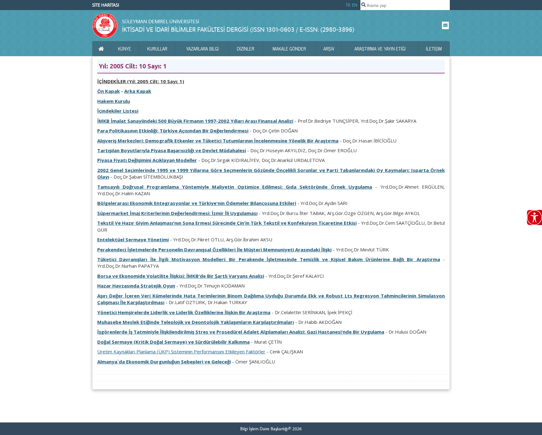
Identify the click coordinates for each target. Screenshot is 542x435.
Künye (124, 48)
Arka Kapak (137, 91)
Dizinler (245, 48)
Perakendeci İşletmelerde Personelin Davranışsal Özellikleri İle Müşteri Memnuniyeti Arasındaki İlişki (214, 249)
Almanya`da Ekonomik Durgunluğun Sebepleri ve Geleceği (164, 361)
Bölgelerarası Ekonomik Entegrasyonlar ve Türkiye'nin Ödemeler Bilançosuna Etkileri (196, 203)
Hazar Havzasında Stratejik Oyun (136, 285)
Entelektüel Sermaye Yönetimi (133, 239)
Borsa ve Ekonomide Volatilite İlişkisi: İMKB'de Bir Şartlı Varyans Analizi (180, 276)
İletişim (434, 48)
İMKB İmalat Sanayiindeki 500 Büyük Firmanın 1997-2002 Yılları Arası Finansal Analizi (195, 121)
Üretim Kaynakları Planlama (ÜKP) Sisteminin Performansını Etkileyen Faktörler (181, 351)
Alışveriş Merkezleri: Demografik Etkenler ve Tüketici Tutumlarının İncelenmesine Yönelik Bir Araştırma (217, 140)
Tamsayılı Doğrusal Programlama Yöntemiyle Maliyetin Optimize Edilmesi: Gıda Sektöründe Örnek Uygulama (234, 187)
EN (354, 5)
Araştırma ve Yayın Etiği (380, 48)
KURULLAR (157, 48)
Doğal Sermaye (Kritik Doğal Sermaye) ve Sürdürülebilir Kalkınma (173, 342)
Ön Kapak (108, 91)
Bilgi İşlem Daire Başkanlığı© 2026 (271, 429)
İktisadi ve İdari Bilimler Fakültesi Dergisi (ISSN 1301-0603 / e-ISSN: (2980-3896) (238, 29)
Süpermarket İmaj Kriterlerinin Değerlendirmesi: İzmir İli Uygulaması (177, 213)
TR (348, 5)
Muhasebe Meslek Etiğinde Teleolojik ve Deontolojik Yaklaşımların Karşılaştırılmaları (195, 322)
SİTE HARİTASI (105, 5)
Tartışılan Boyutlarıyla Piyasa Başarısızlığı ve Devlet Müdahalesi (171, 150)
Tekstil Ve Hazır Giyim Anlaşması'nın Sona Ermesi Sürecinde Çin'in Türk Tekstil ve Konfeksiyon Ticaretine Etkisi (227, 223)
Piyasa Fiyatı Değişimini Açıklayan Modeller (147, 160)
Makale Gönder (289, 48)
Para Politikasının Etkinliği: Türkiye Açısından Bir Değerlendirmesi (172, 130)
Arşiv (328, 48)
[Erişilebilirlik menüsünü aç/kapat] (534, 217)
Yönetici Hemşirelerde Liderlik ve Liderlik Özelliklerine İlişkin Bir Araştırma (183, 312)
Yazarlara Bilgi (202, 48)
